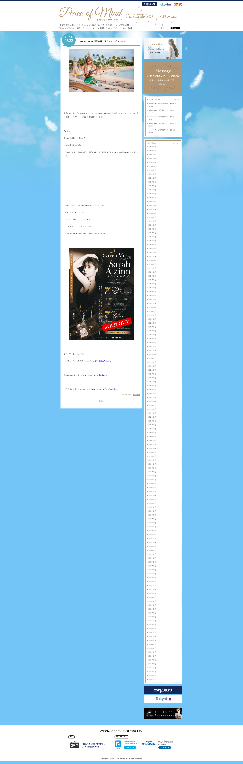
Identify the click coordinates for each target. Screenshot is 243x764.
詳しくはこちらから (103, 361)
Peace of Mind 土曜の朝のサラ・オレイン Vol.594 (103, 41)
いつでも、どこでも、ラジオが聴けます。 (121, 731)
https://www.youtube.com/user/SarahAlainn (102, 389)
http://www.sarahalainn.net (97, 375)
